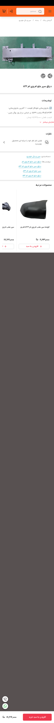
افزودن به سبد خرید (37, 717)
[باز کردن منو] (49, 11)
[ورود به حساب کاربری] (11, 11)
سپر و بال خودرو (25, 20)
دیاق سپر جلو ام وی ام (31, 161)
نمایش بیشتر (48, 122)
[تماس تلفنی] (5, 699)
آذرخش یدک (47, 20)
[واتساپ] (5, 706)
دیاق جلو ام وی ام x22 (32, 175)
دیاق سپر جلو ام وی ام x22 (30, 166)
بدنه (37, 20)
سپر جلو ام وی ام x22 (32, 171)
